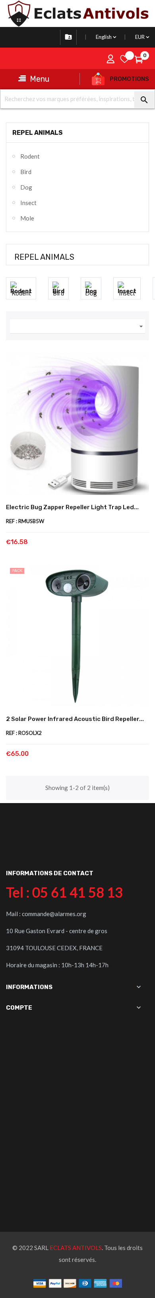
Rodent (30, 156)
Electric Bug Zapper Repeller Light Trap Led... (72, 507)
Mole (27, 218)
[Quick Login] (110, 59)
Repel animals (37, 132)
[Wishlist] (124, 59)
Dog (26, 187)
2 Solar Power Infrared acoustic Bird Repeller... (75, 719)
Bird (25, 171)
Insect (28, 202)
